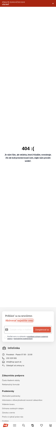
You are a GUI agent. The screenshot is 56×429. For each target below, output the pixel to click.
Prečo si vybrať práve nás (12, 417)
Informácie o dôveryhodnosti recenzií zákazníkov (22, 400)
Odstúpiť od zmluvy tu (15, 365)
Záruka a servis (8, 413)
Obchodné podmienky (11, 396)
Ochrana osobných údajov (13, 408)
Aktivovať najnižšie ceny (19, 320)
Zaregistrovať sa (42, 330)
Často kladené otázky (11, 380)
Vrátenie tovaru (8, 404)
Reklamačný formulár (11, 384)
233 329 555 (11, 358)
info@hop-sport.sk (13, 362)
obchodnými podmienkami (23, 339)
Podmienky (8, 391)
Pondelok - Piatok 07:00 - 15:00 (19, 354)
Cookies (5, 421)
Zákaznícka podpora (13, 375)
